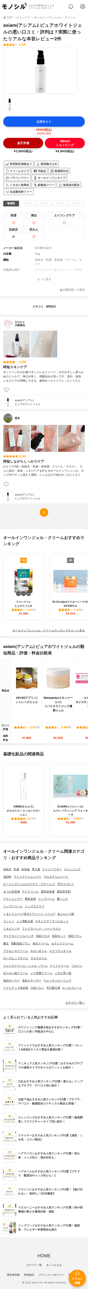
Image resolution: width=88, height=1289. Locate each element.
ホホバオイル (38, 951)
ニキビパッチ (11, 928)
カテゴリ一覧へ (75, 1002)
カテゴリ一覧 (34, 1264)
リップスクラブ (34, 906)
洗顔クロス (43, 936)
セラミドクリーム (62, 943)
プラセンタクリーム (15, 951)
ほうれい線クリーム (15, 973)
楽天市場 (23, 143)
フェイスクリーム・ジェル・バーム (25, 965)
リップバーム (46, 898)
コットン (8, 921)
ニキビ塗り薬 (63, 973)
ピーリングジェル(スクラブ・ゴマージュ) (29, 884)
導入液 (36, 869)
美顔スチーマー (31, 980)
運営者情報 (13, 1274)
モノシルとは (54, 1264)
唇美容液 (30, 898)
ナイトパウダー (52, 869)
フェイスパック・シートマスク (41, 928)
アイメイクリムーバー (27, 876)
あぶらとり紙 (65, 914)
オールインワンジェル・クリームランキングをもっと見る (49, 630)
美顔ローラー (11, 980)
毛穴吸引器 (53, 987)
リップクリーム (13, 906)
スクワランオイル (60, 951)
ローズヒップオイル (15, 958)
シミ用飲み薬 (24, 921)
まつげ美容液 (11, 891)
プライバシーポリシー (51, 1274)
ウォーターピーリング (57, 980)
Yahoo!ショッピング (65, 142)
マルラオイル (38, 958)
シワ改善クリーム (41, 973)
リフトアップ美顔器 (15, 987)
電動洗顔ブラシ (20, 943)
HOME (44, 1255)
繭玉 (6, 943)
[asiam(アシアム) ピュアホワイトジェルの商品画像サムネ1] (9, 104)
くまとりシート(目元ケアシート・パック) (29, 914)
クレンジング (72, 869)
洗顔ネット (59, 936)
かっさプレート (72, 987)
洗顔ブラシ (75, 936)
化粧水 (7, 869)
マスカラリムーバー (56, 876)
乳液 (16, 869)
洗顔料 (7, 876)
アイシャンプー (13, 898)
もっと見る (44, 279)
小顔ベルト (37, 987)
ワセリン (76, 965)
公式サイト (44, 121)
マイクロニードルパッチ (18, 936)
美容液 (25, 869)
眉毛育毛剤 (64, 891)
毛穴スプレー (65, 884)
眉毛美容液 (48, 891)
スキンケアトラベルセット (52, 921)
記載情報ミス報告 (74, 290)
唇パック (62, 898)
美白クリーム (40, 943)
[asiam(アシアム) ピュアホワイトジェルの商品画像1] (40, 70)
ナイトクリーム (59, 965)
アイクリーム (30, 891)
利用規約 (29, 1274)
